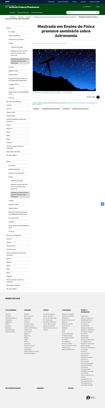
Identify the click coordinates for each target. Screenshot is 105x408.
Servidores (84, 334)
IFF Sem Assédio (67, 343)
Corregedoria (66, 341)
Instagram (32, 302)
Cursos (45, 310)
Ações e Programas (87, 318)
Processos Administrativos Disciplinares (85, 353)
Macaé (26, 338)
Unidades (13, 17)
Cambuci (27, 322)
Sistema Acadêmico (68, 316)
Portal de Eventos (36, 12)
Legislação (83, 1)
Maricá (26, 341)
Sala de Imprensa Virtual (69, 345)
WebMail (64, 328)
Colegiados (8, 320)
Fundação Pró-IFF (86, 379)
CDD (63, 332)
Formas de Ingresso (49, 314)
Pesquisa (8, 326)
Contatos (12, 12)
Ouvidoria (65, 339)
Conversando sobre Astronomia (51, 108)
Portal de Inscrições (68, 338)
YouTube (13, 302)
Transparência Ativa (87, 381)
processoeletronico (13, 388)
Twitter (6, 302)
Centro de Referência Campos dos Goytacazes (30, 330)
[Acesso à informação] (91, 398)
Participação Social (86, 320)
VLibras (98, 6)
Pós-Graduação (48, 320)
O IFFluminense (10, 310)
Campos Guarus (29, 326)
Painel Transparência (87, 363)
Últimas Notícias (10, 332)
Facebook (19, 302)
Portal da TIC (66, 326)
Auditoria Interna (86, 322)
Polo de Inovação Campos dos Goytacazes (29, 347)
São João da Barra (30, 353)
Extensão (8, 328)
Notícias (28, 17)
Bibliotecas (65, 318)
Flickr (26, 302)
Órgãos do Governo (95, 1)
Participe (74, 1)
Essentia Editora (10, 330)
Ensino (7, 324)
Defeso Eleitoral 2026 (68, 349)
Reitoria (20, 17)
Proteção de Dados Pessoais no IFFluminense (87, 359)
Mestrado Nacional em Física (80, 108)
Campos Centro (29, 324)
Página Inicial (6, 17)
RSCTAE (70, 388)
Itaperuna (27, 336)
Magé (26, 339)
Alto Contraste (87, 6)
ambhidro (40, 388)
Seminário (36, 108)
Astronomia (66, 108)
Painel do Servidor (67, 324)
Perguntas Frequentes (87, 343)
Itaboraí (26, 334)
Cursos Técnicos (48, 316)
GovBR (7, 1)
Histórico (8, 314)
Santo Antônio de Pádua (31, 351)
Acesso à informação (63, 1)
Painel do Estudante (68, 314)
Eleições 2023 (66, 347)
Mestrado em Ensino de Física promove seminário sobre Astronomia (55, 17)
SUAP (63, 330)
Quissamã (27, 343)
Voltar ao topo (91, 97)
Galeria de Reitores (11, 318)
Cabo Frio (27, 320)
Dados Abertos (85, 345)
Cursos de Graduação (49, 318)
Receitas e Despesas (87, 328)
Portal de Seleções (23, 12)
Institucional (84, 316)
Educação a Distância (49, 322)
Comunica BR (51, 1)
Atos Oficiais (84, 373)
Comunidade (66, 310)
